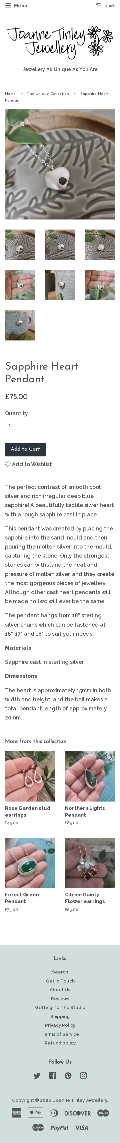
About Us (60, 989)
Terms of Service (60, 1034)
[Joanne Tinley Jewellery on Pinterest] (68, 1077)
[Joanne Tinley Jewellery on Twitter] (37, 1077)
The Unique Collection (48, 94)
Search (60, 971)
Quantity (16, 413)
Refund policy (60, 1042)
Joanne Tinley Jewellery (80, 1100)
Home (10, 94)
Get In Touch (60, 980)
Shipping (60, 1016)
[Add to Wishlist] (49, 757)
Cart (109, 5)
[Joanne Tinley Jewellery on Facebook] (52, 1077)
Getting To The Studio (60, 1007)
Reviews (60, 998)
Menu (20, 5)
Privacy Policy (60, 1025)
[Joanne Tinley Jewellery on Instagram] (83, 1077)
